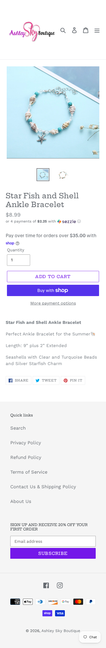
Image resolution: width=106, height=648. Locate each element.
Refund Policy (25, 457)
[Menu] (97, 30)
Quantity (15, 249)
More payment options (53, 303)
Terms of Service (28, 472)
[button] (53, 221)
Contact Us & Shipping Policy (43, 486)
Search (18, 428)
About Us (20, 501)
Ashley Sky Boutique (60, 630)
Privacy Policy (25, 442)
